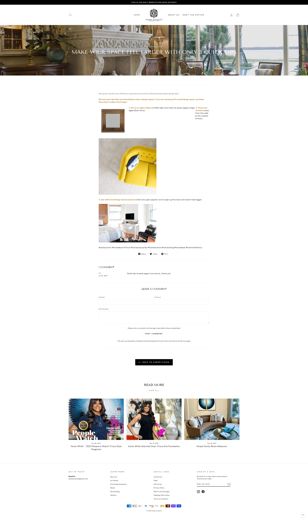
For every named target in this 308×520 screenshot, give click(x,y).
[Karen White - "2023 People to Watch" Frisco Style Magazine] (96, 419)
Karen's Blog (115, 491)
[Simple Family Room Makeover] (211, 419)
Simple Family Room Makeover (211, 446)
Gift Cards (158, 484)
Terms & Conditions (161, 499)
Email (158, 297)
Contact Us (158, 477)
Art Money (114, 480)
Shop (137, 15)
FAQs (156, 480)
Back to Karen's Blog (156, 362)
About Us (173, 15)
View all (154, 390)
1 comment (150, 46)
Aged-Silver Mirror (137, 110)
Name (102, 297)
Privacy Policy (163, 341)
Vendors (113, 495)
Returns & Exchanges (162, 491)
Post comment (154, 334)
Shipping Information (162, 495)
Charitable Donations (118, 484)
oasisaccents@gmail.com (78, 479)
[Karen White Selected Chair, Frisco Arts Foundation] (154, 419)
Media (112, 488)
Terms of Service (179, 341)
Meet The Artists (193, 15)
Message (104, 309)
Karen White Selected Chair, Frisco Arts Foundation (154, 446)
